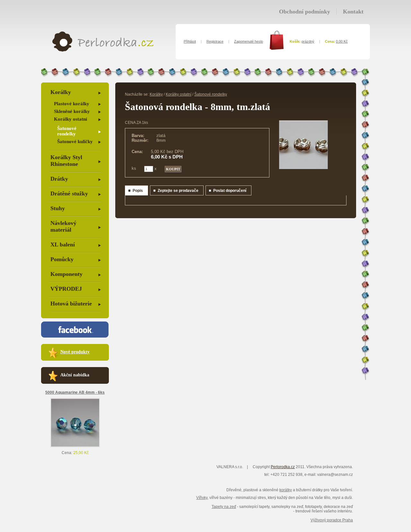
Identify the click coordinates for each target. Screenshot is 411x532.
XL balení (62, 244)
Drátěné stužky (69, 193)
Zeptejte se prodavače (178, 190)
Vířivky (201, 497)
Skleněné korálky (72, 111)
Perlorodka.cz (283, 467)
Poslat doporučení (229, 190)
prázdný (308, 41)
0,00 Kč (342, 41)
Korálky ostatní (70, 119)
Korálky (60, 92)
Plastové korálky (71, 103)
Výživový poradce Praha (331, 520)
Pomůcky (62, 259)
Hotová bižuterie (71, 303)
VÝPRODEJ (66, 289)
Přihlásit (190, 41)
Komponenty (66, 274)
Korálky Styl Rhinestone (66, 160)
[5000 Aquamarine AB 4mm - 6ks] (75, 446)
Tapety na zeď (224, 506)
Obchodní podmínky (304, 11)
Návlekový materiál (63, 226)
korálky (285, 490)
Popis (138, 190)
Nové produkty (75, 351)
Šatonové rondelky (66, 131)
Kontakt (353, 11)
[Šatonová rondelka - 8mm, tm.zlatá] (303, 168)
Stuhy (57, 208)
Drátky (59, 179)
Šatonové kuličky (75, 141)
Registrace (214, 41)
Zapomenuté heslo (248, 41)
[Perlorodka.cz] (102, 50)
